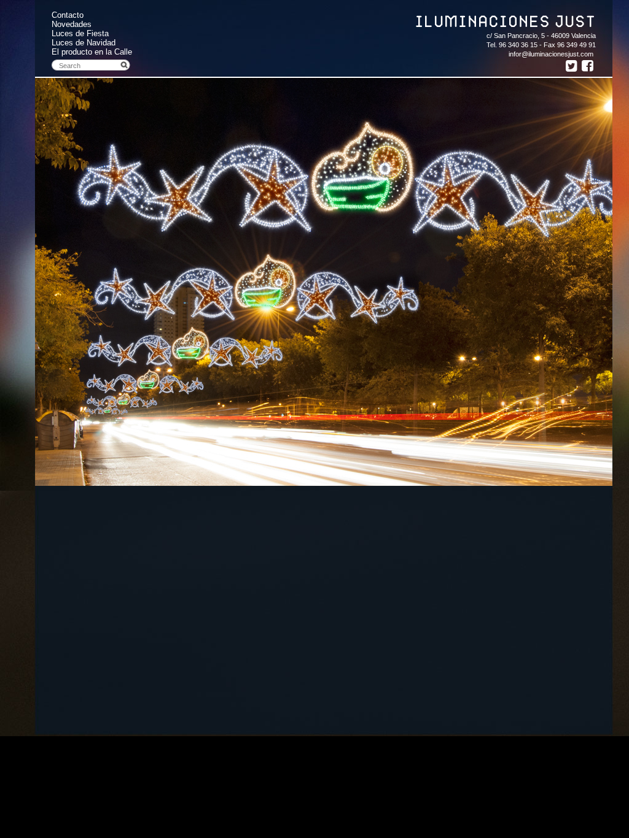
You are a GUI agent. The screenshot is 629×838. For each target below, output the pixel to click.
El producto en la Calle (92, 51)
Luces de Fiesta (80, 33)
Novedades (72, 24)
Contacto (68, 15)
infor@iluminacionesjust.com (551, 54)
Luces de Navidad (83, 42)
